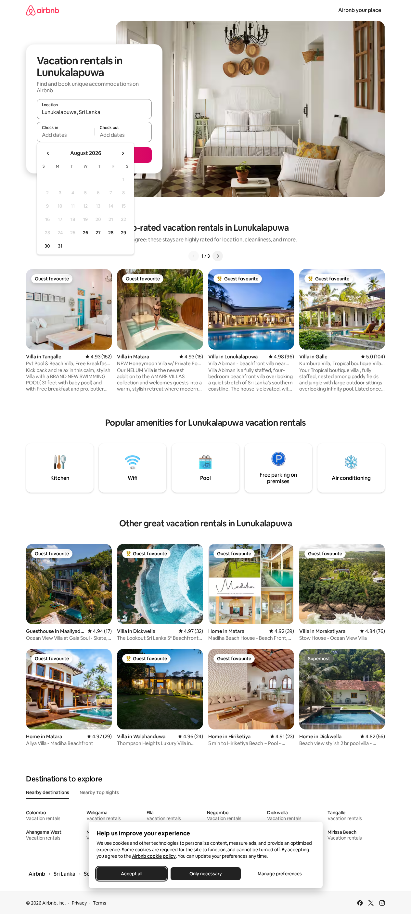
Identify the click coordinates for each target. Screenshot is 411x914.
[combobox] (94, 112)
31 (60, 246)
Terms (99, 903)
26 (85, 233)
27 (98, 233)
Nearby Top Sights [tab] (99, 792)
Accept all (131, 874)
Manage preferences (280, 874)
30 (47, 246)
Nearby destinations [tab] (47, 792)
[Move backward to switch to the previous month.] (48, 153)
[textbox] (65, 135)
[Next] (217, 256)
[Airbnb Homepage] (42, 10)
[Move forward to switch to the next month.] (123, 153)
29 (123, 233)
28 (110, 233)
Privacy (79, 903)
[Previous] (193, 256)
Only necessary (205, 874)
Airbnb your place (359, 10)
